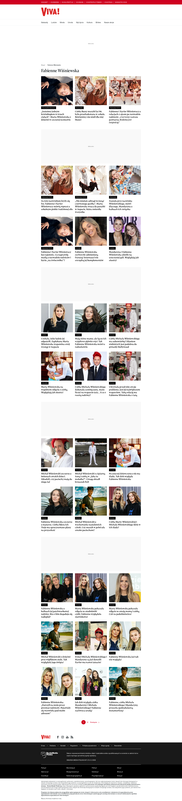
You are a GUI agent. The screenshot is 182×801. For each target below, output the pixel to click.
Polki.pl (94, 768)
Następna (93, 722)
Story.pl (119, 776)
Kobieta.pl (95, 772)
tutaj (60, 798)
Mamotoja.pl (70, 768)
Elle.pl (119, 768)
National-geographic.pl (74, 776)
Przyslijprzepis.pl (97, 776)
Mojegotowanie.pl (72, 772)
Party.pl (43, 768)
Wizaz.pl (120, 772)
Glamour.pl (44, 772)
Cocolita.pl (44, 776)
